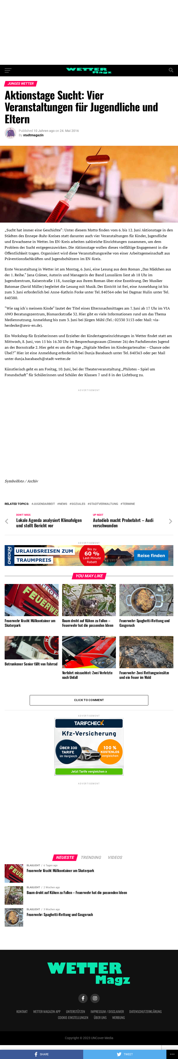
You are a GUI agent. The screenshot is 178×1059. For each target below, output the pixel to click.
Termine (128, 504)
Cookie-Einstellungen (73, 1017)
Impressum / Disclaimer (107, 1011)
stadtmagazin (33, 135)
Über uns (100, 1017)
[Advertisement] (89, 32)
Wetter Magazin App (46, 1011)
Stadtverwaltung (103, 504)
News (63, 504)
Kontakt (22, 1011)
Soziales (78, 504)
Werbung (118, 1017)
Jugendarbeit (44, 504)
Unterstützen (75, 1011)
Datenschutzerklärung (145, 1011)
